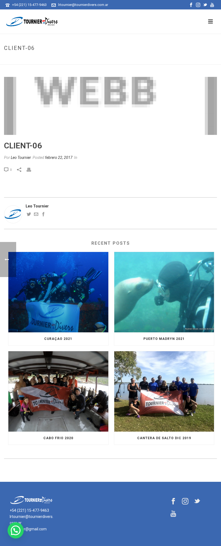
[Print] (31, 169)
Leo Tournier (21, 157)
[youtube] (173, 513)
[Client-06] (110, 106)
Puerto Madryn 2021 (164, 339)
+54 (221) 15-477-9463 (29, 5)
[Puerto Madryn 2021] (164, 292)
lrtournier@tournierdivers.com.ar (83, 5)
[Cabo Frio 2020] (58, 391)
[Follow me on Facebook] (43, 215)
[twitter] (197, 501)
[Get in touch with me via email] (36, 215)
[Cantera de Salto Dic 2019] (164, 391)
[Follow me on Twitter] (29, 215)
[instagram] (185, 501)
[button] (16, 530)
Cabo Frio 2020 (58, 438)
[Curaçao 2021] (58, 292)
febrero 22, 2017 (58, 157)
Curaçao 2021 (58, 339)
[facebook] (173, 501)
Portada (185, 59)
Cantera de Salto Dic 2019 (164, 438)
